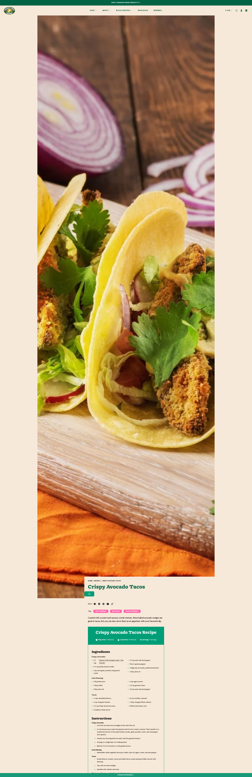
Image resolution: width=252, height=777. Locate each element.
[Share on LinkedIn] (99, 604)
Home (90, 581)
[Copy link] (112, 604)
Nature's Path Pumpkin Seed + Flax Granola (111, 662)
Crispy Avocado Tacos (111, 581)
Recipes (97, 581)
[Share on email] (108, 604)
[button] (236, 10)
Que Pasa (116, 611)
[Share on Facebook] (95, 604)
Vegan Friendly (132, 611)
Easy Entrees (100, 611)
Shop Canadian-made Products (125, 3)
